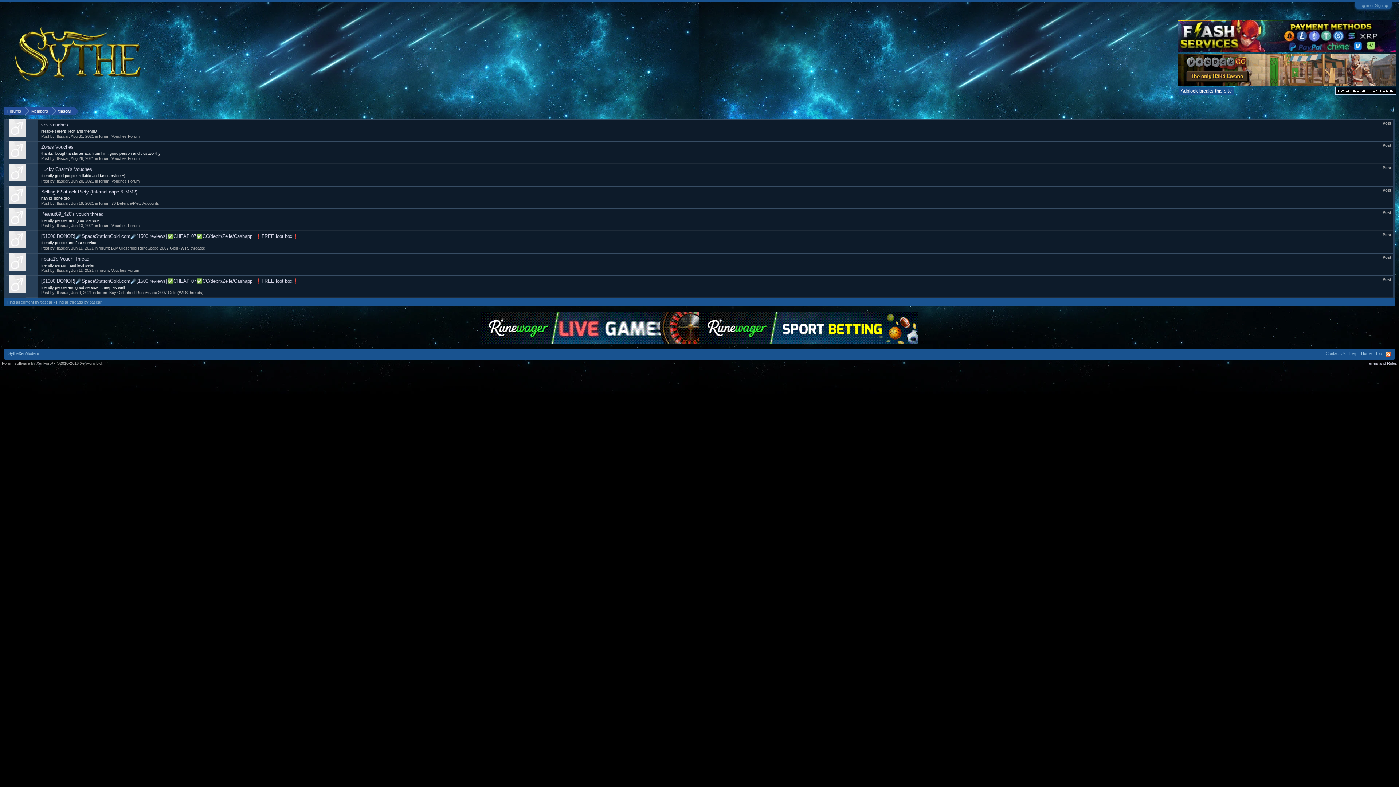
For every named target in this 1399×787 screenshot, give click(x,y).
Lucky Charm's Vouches (66, 169)
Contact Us (1336, 353)
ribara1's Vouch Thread (65, 259)
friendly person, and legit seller (68, 265)
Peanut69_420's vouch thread (72, 214)
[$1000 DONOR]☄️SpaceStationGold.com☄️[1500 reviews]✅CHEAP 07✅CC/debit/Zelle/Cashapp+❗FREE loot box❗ (170, 236)
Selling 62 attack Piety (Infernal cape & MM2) (89, 192)
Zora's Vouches (57, 147)
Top (1378, 353)
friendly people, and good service (70, 220)
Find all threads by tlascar (79, 302)
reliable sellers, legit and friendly (69, 131)
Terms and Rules (1382, 363)
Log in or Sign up (1373, 5)
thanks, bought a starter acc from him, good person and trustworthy (101, 153)
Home (1366, 353)
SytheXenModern (23, 353)
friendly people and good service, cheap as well (83, 287)
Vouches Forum (125, 136)
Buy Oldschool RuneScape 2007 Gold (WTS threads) (158, 248)
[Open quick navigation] (1391, 111)
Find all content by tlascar (29, 302)
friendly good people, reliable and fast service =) (83, 175)
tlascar (63, 136)
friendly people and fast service (68, 242)
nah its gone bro (55, 198)
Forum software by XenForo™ (52, 363)
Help (1353, 353)
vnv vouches (54, 125)
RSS (1388, 354)
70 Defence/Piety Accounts (135, 203)
